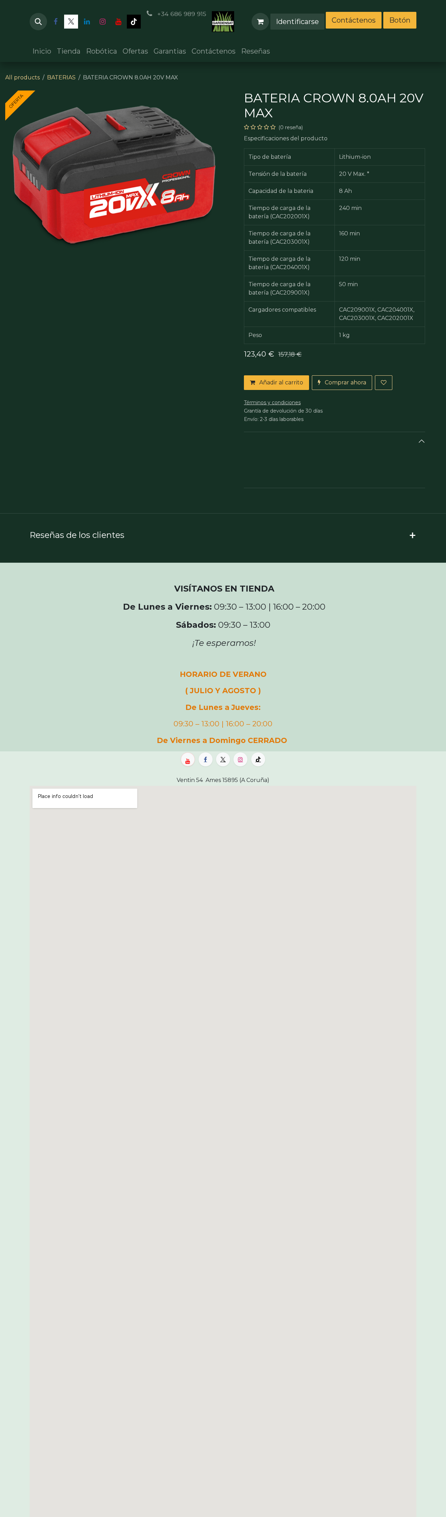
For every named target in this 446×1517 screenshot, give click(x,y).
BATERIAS (61, 77)
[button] (38, 21)
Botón (399, 20)
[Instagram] (102, 22)
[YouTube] (118, 22)
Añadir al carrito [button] (280, 382)
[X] (71, 22)
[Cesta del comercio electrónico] (260, 21)
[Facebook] (55, 22)
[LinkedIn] (87, 22)
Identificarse (297, 21)
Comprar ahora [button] (344, 382)
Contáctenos (354, 20)
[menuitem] (42, 51)
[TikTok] (134, 22)
